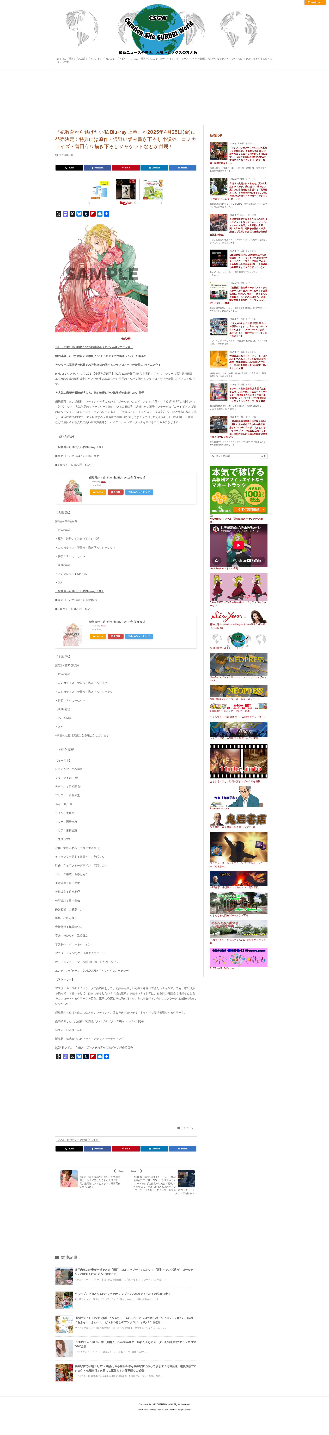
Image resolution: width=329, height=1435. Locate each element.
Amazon (98, 491)
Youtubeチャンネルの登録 (224, 568)
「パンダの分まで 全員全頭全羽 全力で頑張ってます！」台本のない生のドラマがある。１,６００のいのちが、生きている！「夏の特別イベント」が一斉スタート (248, 329)
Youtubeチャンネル (221, 518)
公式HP (126, 338)
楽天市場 (115, 491)
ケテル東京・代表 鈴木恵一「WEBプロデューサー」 (238, 716)
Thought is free (183, 1409)
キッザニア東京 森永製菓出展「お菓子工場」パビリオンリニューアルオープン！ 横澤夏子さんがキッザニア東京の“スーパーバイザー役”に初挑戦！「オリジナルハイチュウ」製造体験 (248, 394)
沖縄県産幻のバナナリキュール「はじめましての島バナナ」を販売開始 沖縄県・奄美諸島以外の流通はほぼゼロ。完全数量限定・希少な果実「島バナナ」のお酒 (248, 362)
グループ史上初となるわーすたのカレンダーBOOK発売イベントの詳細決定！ (123, 1293)
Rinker (103, 482)
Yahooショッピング (139, 491)
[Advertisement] (164, 95)
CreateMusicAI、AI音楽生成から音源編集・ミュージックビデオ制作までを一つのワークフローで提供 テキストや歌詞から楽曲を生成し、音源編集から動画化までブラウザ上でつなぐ (248, 261)
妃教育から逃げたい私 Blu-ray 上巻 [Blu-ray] (117, 477)
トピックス (187, 1127)
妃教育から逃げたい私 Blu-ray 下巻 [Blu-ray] (117, 621)
